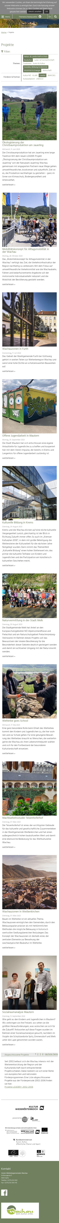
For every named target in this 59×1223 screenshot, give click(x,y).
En (50, 17)
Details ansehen (34, 11)
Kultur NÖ (27, 75)
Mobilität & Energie (32, 70)
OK (46, 11)
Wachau (3, 32)
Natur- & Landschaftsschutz (35, 56)
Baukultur (28, 60)
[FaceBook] (4, 1193)
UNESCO (39, 79)
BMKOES (51, 75)
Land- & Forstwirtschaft (44, 60)
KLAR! (35, 75)
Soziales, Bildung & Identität (35, 67)
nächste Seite (51, 1054)
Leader (42, 75)
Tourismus (27, 63)
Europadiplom (29, 79)
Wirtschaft (47, 70)
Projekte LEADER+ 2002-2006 (19, 1087)
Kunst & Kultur (39, 63)
